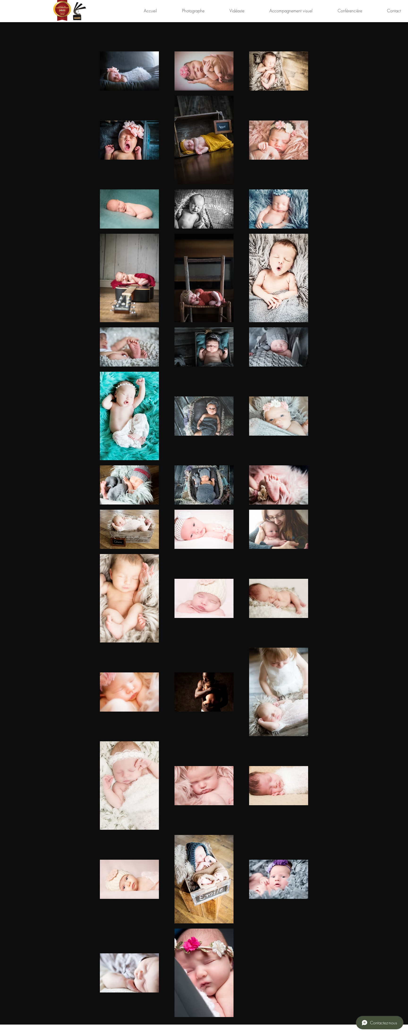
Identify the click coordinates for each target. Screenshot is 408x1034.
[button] (183, 11)
